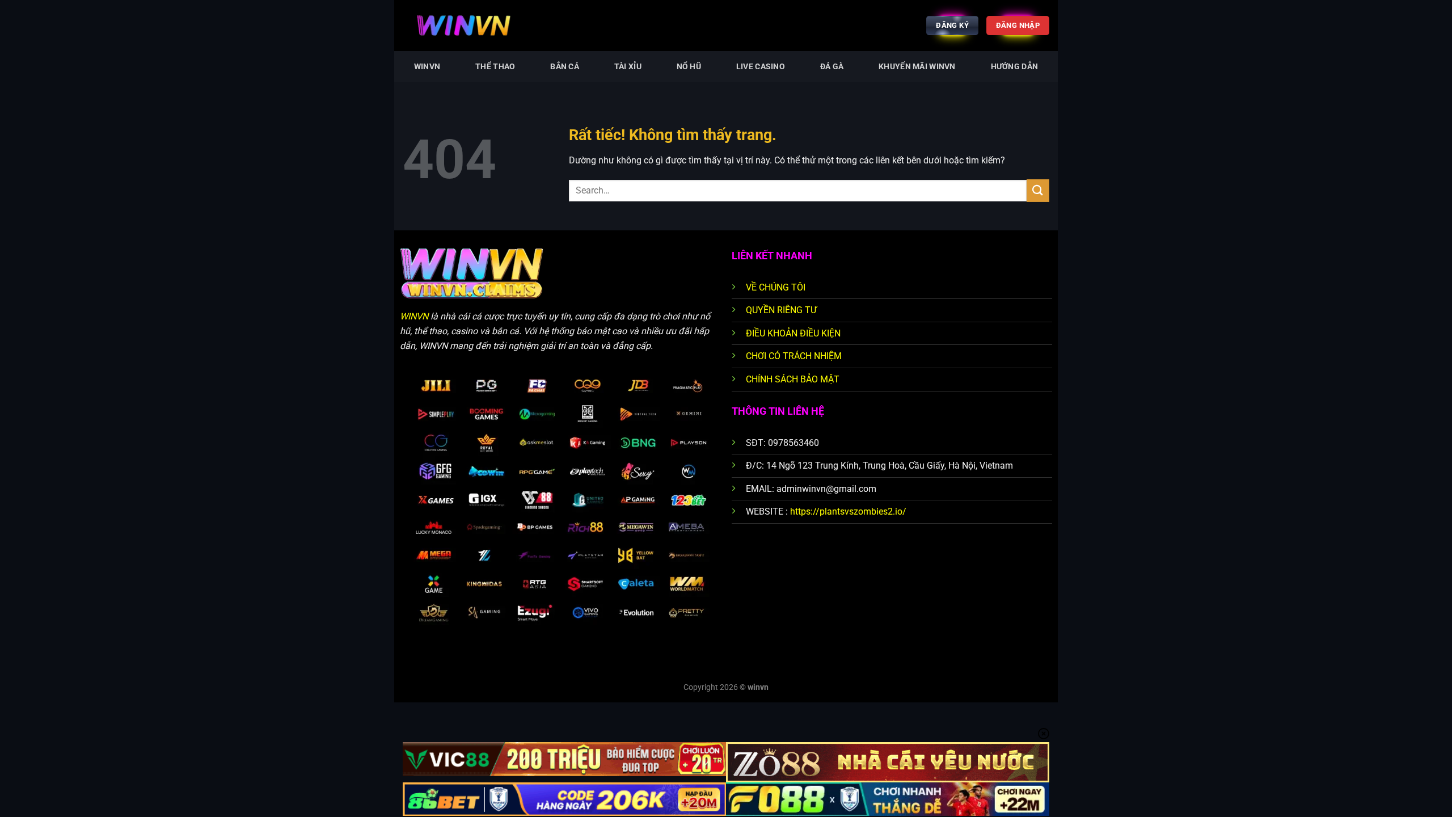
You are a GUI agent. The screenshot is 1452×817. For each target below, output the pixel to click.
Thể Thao (495, 66)
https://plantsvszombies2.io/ (848, 511)
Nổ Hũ (689, 66)
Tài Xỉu (627, 66)
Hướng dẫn (1015, 66)
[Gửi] (1038, 190)
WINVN (427, 66)
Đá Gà (831, 66)
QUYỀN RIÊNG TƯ (781, 310)
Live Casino (760, 66)
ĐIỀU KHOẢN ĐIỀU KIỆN (793, 333)
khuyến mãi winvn (917, 66)
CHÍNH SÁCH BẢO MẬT (792, 379)
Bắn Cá (564, 66)
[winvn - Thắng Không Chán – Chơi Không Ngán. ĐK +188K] (493, 25)
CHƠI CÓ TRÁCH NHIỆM (794, 356)
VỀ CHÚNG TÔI (775, 287)
